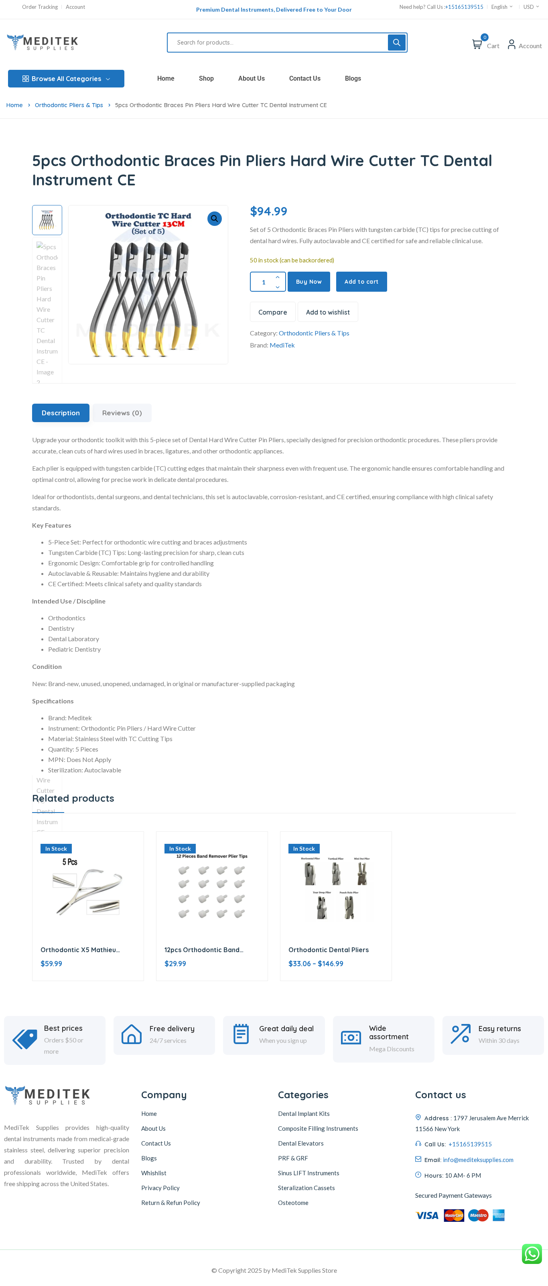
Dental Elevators (301, 1143)
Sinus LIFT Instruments (308, 1172)
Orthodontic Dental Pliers (328, 950)
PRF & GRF (293, 1158)
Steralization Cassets (306, 1187)
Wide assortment (389, 1032)
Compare (272, 312)
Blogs (353, 78)
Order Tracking (40, 7)
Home (166, 78)
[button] (214, 218)
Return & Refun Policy (170, 1202)
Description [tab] (61, 412)
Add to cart (362, 281)
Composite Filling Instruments (318, 1128)
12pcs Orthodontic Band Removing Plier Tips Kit (201, 950)
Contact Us (305, 78)
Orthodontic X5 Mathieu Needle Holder (78, 950)
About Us (251, 78)
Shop (206, 78)
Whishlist (153, 1172)
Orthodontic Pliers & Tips (69, 105)
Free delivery (172, 1028)
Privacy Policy (160, 1187)
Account (75, 7)
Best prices (63, 1028)
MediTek (282, 345)
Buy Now (309, 281)
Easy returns (500, 1028)
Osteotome (293, 1202)
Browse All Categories (66, 79)
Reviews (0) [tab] (122, 412)
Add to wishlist (328, 312)
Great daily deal (286, 1028)
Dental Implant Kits (304, 1113)
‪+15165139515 (464, 7)
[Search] (397, 43)
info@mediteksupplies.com (478, 1159)
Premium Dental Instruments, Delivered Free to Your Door (274, 9)
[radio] (315, 988)
